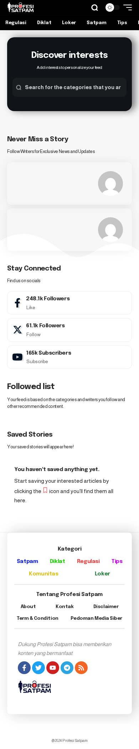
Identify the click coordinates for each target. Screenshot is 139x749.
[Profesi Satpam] (20, 7)
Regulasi (88, 561)
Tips (117, 561)
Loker (102, 574)
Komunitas (43, 574)
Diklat (57, 561)
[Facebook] (69, 303)
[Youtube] (69, 357)
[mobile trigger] (126, 7)
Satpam (27, 561)
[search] (94, 7)
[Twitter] (69, 329)
